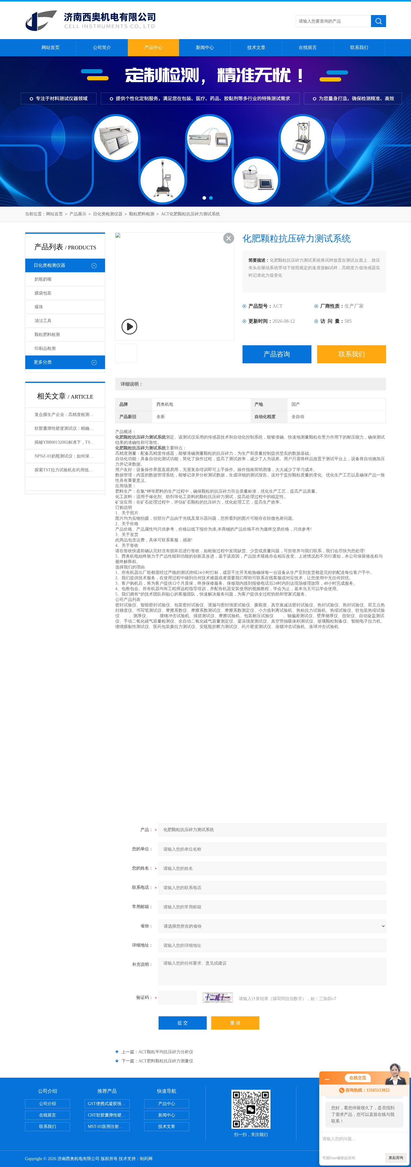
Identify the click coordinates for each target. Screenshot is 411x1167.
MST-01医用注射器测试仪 (109, 1126)
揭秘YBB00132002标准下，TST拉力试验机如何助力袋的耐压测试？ (69, 442)
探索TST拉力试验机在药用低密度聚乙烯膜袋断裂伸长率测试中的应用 (69, 470)
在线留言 (308, 47)
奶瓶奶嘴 (43, 279)
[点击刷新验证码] (218, 998)
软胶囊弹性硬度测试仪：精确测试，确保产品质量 (69, 428)
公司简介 (102, 47)
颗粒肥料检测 (141, 214)
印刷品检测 (45, 348)
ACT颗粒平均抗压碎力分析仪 (165, 1052)
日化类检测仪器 (107, 214)
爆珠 (39, 307)
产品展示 (78, 214)
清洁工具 (43, 321)
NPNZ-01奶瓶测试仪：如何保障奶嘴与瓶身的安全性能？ (69, 456)
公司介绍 (47, 1103)
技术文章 (256, 47)
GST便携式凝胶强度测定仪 (109, 1103)
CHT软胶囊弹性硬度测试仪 (109, 1115)
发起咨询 (396, 1158)
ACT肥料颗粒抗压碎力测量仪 (165, 1061)
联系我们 (359, 47)
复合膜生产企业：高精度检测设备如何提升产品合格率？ (69, 414)
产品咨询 (277, 354)
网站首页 (51, 47)
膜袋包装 (43, 293)
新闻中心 (205, 47)
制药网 (146, 1158)
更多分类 (43, 362)
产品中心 (153, 47)
